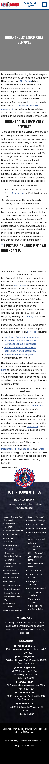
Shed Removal (34, 570)
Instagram (6, 449)
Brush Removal (11, 545)
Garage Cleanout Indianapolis (20, 344)
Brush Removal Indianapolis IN (20, 340)
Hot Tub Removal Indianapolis (20, 347)
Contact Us (28, 745)
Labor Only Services (37, 528)
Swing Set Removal (37, 588)
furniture (23, 105)
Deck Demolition (12, 577)
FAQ (42, 740)
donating (29, 316)
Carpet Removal (12, 549)
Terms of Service (29, 740)
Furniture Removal (13, 610)
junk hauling (19, 285)
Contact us (32, 426)
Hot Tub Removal (36, 524)
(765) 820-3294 (26, 688)
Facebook (26, 449)
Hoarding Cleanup (36, 520)
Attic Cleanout (11, 534)
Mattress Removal (36, 539)
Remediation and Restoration (20, 350)
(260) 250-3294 (26, 663)
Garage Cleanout (36, 517)
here (3, 369)
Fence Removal (11, 593)
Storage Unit (18, 193)
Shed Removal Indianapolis (18, 354)
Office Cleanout (35, 553)
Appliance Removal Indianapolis (21, 337)
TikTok (16, 449)
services (31, 331)
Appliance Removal (13, 530)
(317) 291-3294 (26, 652)
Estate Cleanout (12, 589)
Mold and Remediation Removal (34, 546)
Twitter (41, 449)
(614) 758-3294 (26, 699)
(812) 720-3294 (26, 678)
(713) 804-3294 (26, 714)
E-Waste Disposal (12, 585)
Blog (17, 745)
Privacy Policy (11, 740)
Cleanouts (9, 560)
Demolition (9, 581)
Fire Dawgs (26, 81)
